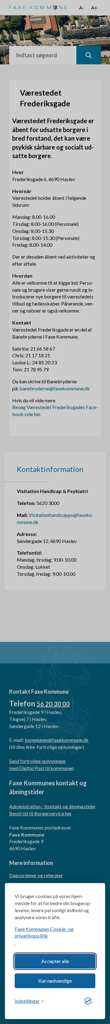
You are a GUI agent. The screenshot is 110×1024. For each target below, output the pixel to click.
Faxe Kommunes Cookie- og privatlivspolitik (44, 932)
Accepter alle (55, 961)
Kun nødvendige (55, 981)
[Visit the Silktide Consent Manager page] (88, 1001)
